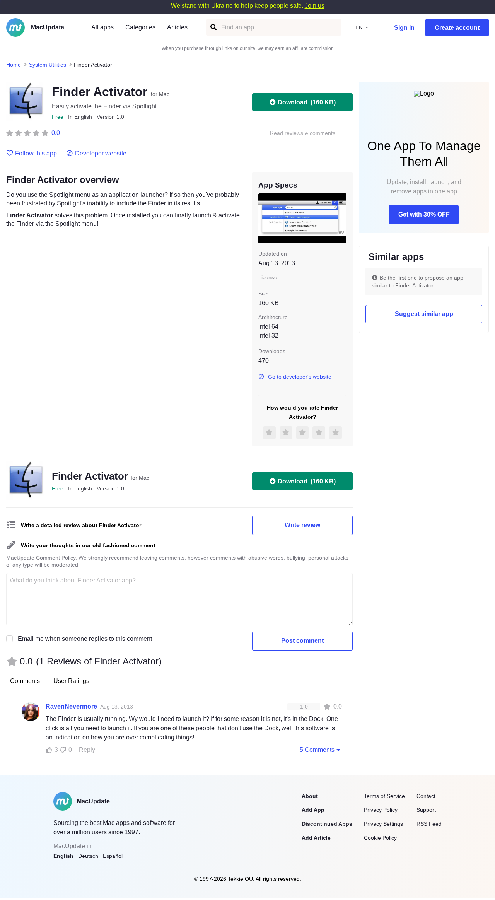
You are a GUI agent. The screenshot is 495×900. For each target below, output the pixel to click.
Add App (313, 809)
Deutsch (88, 856)
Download (307, 102)
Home (13, 64)
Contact (425, 795)
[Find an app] (213, 27)
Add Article (316, 837)
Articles (177, 27)
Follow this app (36, 153)
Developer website (100, 153)
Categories (140, 27)
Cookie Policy (380, 837)
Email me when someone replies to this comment (85, 638)
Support (426, 809)
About (310, 795)
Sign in (404, 28)
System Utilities (47, 64)
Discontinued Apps (327, 823)
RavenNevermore (71, 706)
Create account (457, 28)
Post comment (302, 641)
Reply (87, 750)
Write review (302, 525)
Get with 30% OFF (424, 214)
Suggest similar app (424, 314)
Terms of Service (384, 795)
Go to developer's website (299, 376)
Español (113, 856)
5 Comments (317, 750)
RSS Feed (429, 823)
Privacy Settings (383, 823)
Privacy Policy (381, 809)
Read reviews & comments (302, 133)
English (63, 856)
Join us (314, 6)
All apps (102, 27)
